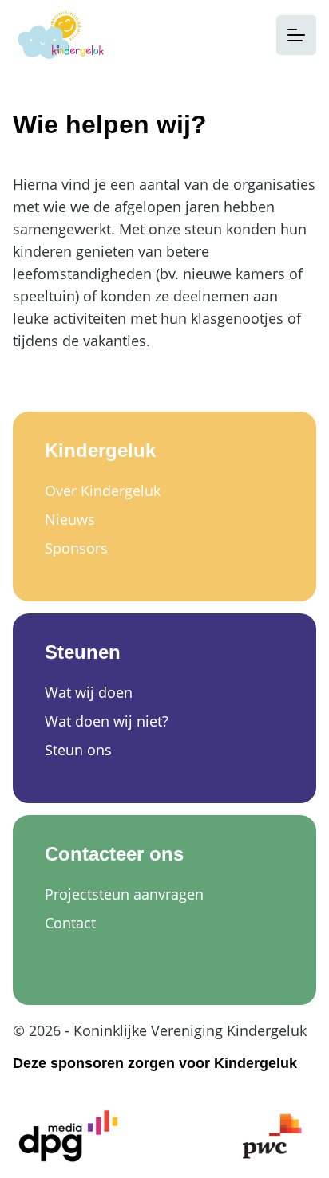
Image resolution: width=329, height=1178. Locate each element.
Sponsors (76, 547)
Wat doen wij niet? (106, 721)
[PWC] (272, 1136)
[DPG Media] (68, 1136)
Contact (70, 922)
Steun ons (78, 749)
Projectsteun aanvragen (124, 894)
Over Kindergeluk (103, 490)
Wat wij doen (89, 692)
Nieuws (70, 519)
